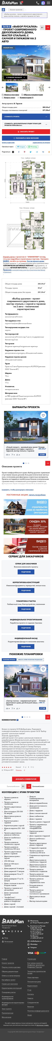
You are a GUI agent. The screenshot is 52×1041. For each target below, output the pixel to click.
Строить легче (9, 257)
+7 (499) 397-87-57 (36, 938)
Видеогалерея (32, 986)
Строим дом (31, 959)
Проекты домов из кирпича (11, 798)
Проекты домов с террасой (40, 822)
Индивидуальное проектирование (7, 997)
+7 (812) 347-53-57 (36, 934)
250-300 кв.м (9, 861)
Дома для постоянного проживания (38, 807)
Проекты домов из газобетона (11, 803)
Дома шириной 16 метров (14, 868)
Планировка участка (8, 992)
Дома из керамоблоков (38, 803)
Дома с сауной (9, 904)
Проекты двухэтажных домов (12, 808)
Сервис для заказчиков (26, 556)
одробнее (41, 495)
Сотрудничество (33, 1002)
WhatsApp (33, 147)
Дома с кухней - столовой (14, 907)
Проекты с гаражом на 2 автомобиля (13, 889)
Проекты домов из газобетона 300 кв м (12, 848)
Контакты (30, 994)
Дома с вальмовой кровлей (11, 894)
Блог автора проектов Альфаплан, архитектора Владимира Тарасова (35, 965)
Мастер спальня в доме (38, 901)
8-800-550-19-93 (36, 928)
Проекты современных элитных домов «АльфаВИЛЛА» (38, 826)
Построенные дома (34, 982)
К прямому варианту (14, 77)
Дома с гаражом (36, 819)
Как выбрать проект (8, 980)
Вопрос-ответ (9, 98)
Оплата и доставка (11, 95)
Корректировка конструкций (12, 988)
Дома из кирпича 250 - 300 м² (14, 829)
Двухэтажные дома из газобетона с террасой (38, 861)
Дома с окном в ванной (38, 813)
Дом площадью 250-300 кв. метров (13, 812)
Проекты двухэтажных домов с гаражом (12, 853)
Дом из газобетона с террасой (37, 839)
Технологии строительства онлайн (36, 972)
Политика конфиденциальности (38, 1011)
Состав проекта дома (35, 261)
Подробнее (14, 438)
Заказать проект (27, 132)
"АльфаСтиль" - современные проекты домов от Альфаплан (13, 899)
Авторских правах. (43, 1025)
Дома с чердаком (36, 811)
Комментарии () (26, 98)
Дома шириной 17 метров (14, 871)
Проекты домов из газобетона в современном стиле (37, 880)
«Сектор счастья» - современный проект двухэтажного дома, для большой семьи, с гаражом (22, 702)
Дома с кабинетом (37, 816)
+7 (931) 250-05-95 (36, 930)
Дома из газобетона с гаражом (12, 839)
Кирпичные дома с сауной (14, 825)
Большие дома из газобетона (36, 886)
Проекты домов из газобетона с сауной (12, 843)
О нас (29, 990)
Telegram (22, 147)
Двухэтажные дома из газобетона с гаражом (38, 866)
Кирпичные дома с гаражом (11, 822)
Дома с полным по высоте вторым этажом (14, 884)
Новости (30, 998)
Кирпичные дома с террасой (37, 832)
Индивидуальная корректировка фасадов (13, 1004)
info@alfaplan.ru (35, 941)
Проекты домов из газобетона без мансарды (39, 875)
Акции (29, 1015)
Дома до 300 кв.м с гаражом (11, 865)
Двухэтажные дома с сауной (12, 857)
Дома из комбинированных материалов (37, 798)
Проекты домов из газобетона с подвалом (38, 870)
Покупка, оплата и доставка (11, 967)
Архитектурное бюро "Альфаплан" (9, 927)
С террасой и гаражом (38, 848)
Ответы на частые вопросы (11, 976)
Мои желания (6, 1017)
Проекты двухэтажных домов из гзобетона (12, 834)
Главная (4, 959)
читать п (32, 495)
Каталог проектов (8, 963)
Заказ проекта (6, 1009)
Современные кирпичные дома (39, 856)
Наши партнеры (32, 977)
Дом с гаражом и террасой (40, 836)
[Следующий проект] (28, 786)
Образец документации (33, 95)
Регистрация (8, 941)
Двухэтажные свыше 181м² (37, 897)
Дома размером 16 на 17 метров (13, 875)
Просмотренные (7, 1013)
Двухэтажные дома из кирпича (12, 817)
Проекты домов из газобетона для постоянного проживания (39, 892)
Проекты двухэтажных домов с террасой (38, 844)
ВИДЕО (6, 261)
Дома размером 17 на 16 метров (13, 880)
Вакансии (30, 1007)
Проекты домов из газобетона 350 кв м (37, 852)
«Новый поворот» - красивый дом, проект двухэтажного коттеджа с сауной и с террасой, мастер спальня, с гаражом (22, 449)
